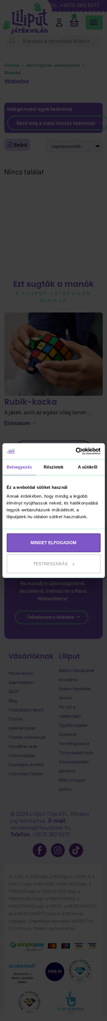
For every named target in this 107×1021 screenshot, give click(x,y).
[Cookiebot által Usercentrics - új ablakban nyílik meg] (76, 451)
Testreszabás (50, 563)
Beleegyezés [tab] (19, 467)
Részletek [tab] (53, 467)
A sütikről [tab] (87, 467)
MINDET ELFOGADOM (53, 542)
